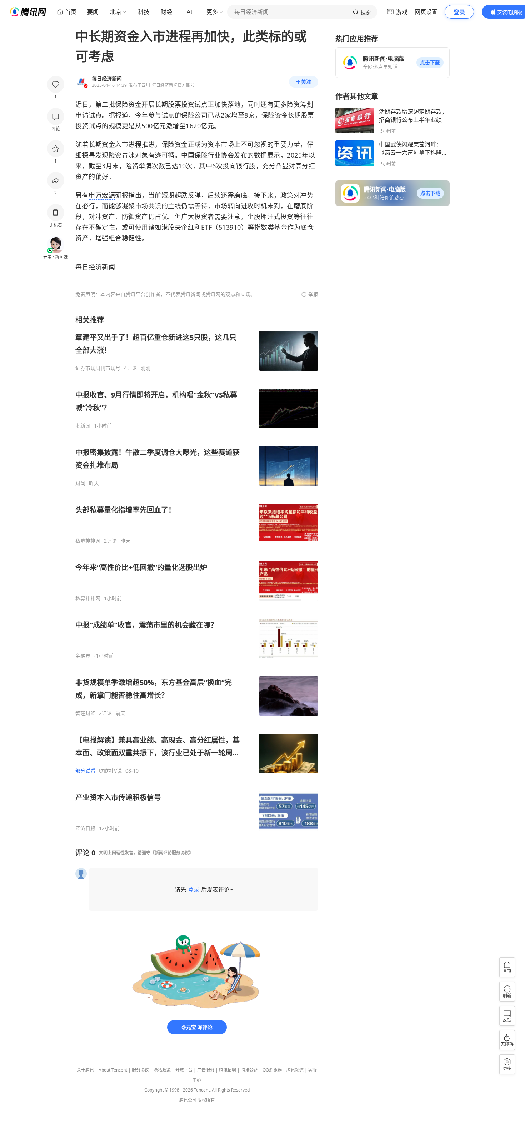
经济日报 (85, 828)
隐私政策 (162, 1070)
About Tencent (113, 1070)
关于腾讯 (85, 1070)
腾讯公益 (249, 1070)
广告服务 (205, 1070)
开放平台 (183, 1070)
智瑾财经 (85, 713)
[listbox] (196, 573)
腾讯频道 (295, 1070)
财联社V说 (110, 770)
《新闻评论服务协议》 (171, 853)
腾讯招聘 (227, 1070)
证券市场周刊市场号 (97, 368)
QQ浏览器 (272, 1070)
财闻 (80, 483)
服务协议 (140, 1070)
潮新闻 (82, 425)
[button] (430, 62)
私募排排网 (87, 540)
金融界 (82, 655)
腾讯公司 (187, 1100)
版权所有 (206, 1100)
